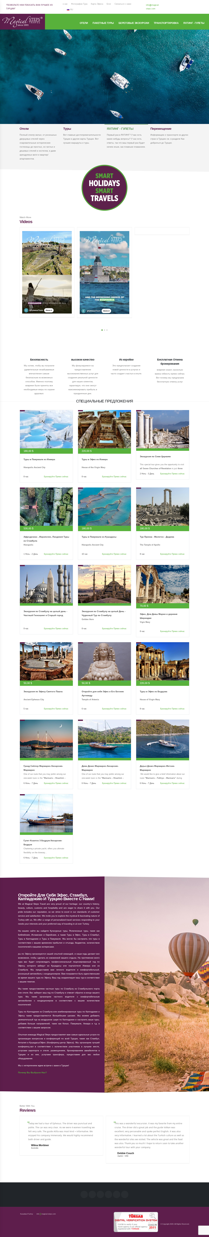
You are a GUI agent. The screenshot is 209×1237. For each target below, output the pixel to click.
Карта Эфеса (97, 4)
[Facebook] (173, 3)
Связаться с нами (123, 4)
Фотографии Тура (79, 4)
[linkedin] (183, 3)
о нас (65, 4)
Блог (109, 4)
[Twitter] (178, 3)
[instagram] (188, 3)
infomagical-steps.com (152, 7)
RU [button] (71, 10)
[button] (102, 330)
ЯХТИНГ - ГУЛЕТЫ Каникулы (104, 89)
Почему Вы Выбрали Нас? (32, 1072)
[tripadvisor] (173, 9)
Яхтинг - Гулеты (193, 23)
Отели (84, 23)
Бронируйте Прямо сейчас (56, 477)
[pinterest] (193, 3)
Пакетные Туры (103, 23)
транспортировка (166, 23)
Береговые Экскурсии (134, 23)
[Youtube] (198, 3)
